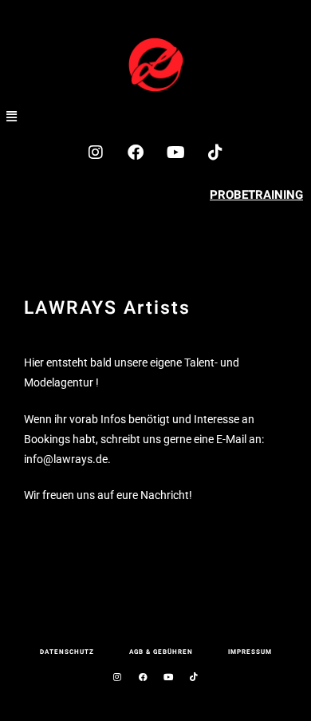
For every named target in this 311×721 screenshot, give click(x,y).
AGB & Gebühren (161, 652)
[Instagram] (96, 152)
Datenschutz (67, 652)
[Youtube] (175, 152)
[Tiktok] (215, 152)
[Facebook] (136, 152)
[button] (12, 115)
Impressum (250, 652)
